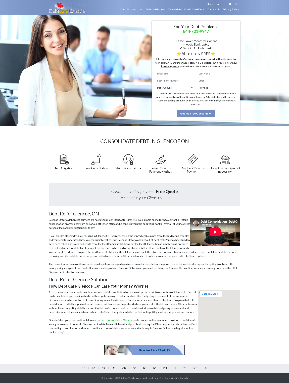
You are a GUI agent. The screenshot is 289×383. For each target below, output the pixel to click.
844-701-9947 (196, 31)
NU (205, 368)
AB (93, 368)
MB (113, 368)
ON (124, 368)
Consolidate (174, 9)
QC (134, 368)
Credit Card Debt (194, 9)
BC (83, 368)
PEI (165, 368)
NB (145, 368)
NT (195, 368)
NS (154, 368)
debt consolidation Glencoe (116, 320)
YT (185, 368)
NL (175, 368)
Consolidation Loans (131, 9)
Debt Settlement (155, 9)
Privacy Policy (231, 9)
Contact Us (213, 9)
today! (60, 332)
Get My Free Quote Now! (196, 113)
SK (103, 368)
